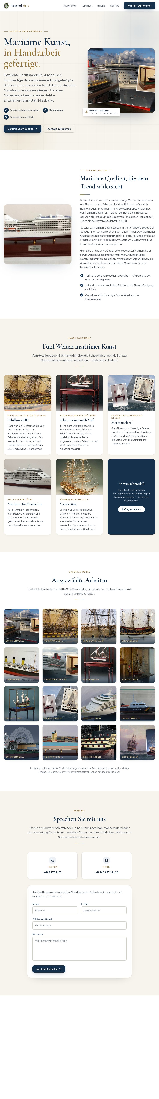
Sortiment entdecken (21, 128)
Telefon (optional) (42, 919)
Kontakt (114, 5)
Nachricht (37, 934)
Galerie (101, 5)
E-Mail (84, 904)
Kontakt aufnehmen (139, 5)
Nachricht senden (47, 968)
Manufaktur (70, 5)
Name (35, 904)
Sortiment (86, 5)
